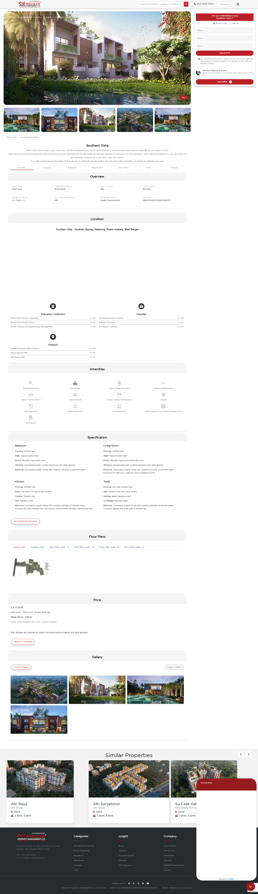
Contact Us (224, 4)
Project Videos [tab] (174, 667)
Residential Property (31, 17)
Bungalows (79, 855)
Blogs (121, 846)
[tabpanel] (97, 568)
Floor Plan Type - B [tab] (109, 547)
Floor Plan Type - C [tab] (134, 547)
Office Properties (82, 851)
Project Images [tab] (21, 667)
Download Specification (25, 521)
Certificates (169, 855)
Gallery (174, 167)
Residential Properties (84, 846)
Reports (122, 851)
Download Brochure (30, 137)
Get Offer (222, 82)
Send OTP (225, 53)
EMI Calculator (125, 865)
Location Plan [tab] (37, 547)
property (11, 17)
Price (148, 167)
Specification (97, 167)
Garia (48, 17)
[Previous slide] (248, 754)
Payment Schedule (23, 642)
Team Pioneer (170, 846)
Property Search (126, 855)
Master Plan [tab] (19, 547)
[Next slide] (241, 754)
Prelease (78, 865)
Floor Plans (123, 167)
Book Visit (11, 137)
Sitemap (122, 860)
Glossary (168, 860)
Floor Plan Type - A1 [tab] (84, 547)
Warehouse (79, 860)
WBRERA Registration (174, 865)
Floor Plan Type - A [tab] (59, 547)
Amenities (71, 167)
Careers (167, 870)
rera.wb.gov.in (185, 888)
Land (76, 870)
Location (46, 167)
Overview (21, 167)
